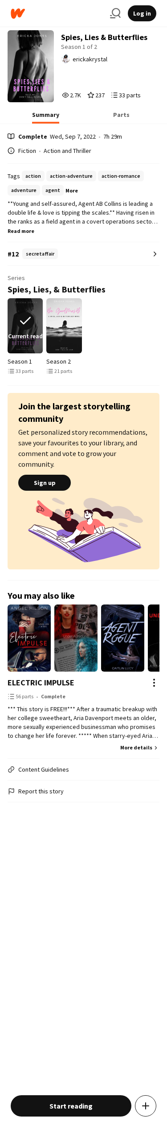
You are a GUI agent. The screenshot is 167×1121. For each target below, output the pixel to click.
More (71, 190)
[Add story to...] (145, 1106)
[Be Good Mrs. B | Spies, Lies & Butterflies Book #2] (63, 325)
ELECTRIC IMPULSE (41, 682)
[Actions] (154, 683)
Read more (21, 231)
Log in (142, 13)
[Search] (115, 13)
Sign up (45, 483)
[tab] (45, 117)
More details (136, 747)
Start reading (71, 1105)
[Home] (57, 13)
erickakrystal (90, 59)
